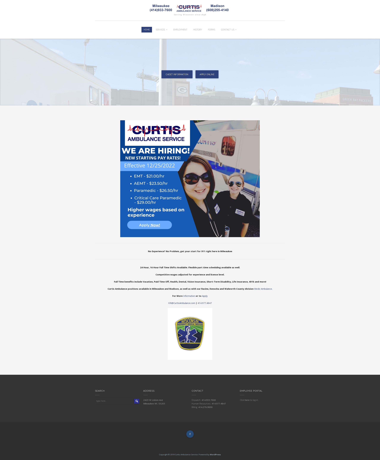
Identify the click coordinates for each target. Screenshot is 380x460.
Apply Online (207, 74)
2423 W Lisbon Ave (153, 399)
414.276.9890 (205, 407)
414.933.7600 (209, 399)
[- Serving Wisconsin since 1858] (190, 8)
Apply (205, 295)
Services (160, 29)
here (247, 399)
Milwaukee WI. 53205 (154, 403)
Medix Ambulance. (263, 288)
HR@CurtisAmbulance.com (181, 302)
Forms (211, 29)
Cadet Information (177, 74)
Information (189, 295)
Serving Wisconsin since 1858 (190, 15)
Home (147, 29)
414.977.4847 (205, 302)
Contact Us (227, 29)
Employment (180, 29)
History (197, 29)
